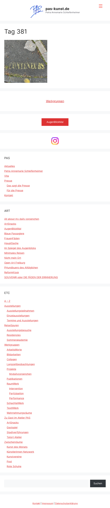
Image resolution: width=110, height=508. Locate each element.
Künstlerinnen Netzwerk (20, 451)
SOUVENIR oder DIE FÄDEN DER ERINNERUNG (31, 277)
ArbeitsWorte (14, 349)
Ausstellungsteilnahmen (20, 310)
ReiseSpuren (11, 325)
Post (9, 461)
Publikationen (14, 378)
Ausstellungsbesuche (19, 330)
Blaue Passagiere (14, 233)
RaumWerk (13, 383)
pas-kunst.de (57, 9)
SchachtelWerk (15, 403)
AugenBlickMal (12, 228)
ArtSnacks (10, 223)
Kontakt (8, 195)
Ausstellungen (12, 305)
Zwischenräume (13, 442)
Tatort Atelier (14, 437)
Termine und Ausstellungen (22, 320)
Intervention (16, 388)
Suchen (98, 483)
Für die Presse (15, 190)
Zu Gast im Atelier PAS (17, 417)
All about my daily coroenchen (21, 219)
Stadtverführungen (18, 432)
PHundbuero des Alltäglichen (21, 267)
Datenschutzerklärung (66, 503)
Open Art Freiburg (14, 262)
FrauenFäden (12, 238)
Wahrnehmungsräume (19, 412)
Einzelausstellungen (18, 315)
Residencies (14, 335)
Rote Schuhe (14, 466)
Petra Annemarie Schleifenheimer (23, 171)
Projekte (11, 369)
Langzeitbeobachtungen (21, 364)
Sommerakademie (17, 340)
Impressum (47, 503)
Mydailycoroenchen (20, 374)
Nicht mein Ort (12, 257)
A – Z (7, 301)
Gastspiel (12, 427)
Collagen (12, 359)
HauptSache (11, 243)
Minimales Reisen (14, 253)
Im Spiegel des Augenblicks (20, 248)
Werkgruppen (55, 101)
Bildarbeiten (14, 354)
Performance (16, 398)
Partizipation (16, 393)
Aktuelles (9, 166)
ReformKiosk (11, 272)
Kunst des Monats (17, 447)
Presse (8, 180)
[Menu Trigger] (101, 6)
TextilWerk (13, 408)
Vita (6, 175)
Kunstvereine (14, 456)
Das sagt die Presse (18, 185)
